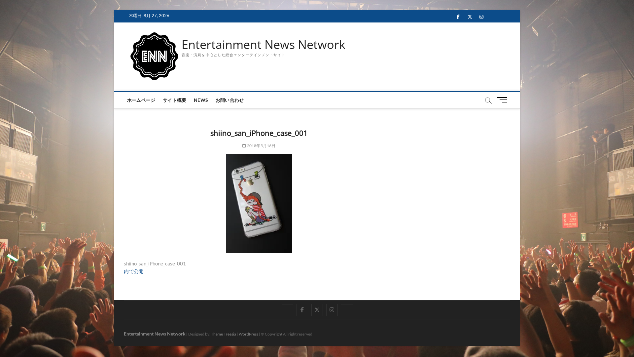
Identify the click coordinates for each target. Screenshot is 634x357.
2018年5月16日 (260, 145)
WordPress (248, 334)
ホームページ (141, 100)
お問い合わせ (230, 100)
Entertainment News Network (263, 44)
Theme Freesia (223, 334)
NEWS (201, 100)
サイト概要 (174, 100)
